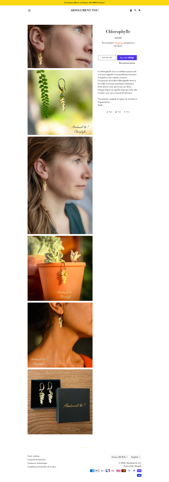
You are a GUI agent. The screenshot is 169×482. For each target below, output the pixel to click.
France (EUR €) (119, 457)
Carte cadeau (33, 456)
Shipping (118, 43)
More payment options (127, 63)
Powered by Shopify (132, 466)
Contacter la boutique (37, 463)
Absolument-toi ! (84, 10)
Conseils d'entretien (37, 459)
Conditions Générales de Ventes (42, 467)
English (134, 457)
